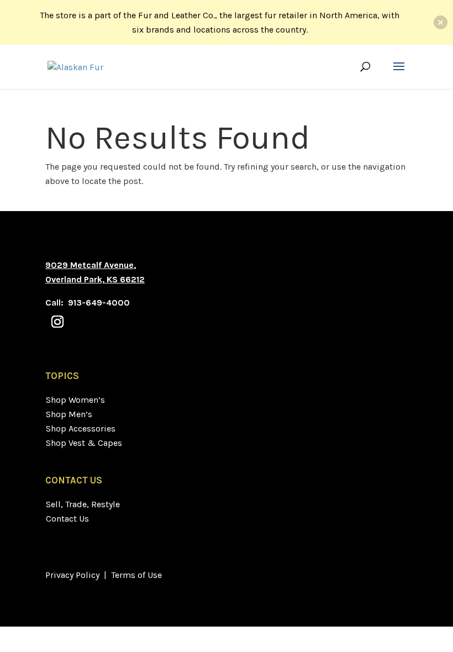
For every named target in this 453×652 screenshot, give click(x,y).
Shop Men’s (69, 414)
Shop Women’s (75, 400)
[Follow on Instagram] (57, 321)
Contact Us (67, 518)
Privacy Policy (72, 575)
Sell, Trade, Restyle (83, 504)
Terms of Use (136, 575)
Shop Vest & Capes (84, 443)
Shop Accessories (80, 428)
